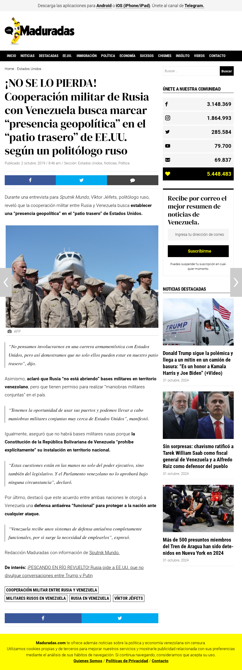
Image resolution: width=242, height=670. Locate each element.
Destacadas (48, 56)
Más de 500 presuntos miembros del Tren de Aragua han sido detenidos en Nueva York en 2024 (198, 546)
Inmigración (87, 56)
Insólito (183, 56)
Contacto (217, 56)
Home (9, 69)
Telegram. (194, 5)
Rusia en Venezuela (90, 598)
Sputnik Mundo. (104, 552)
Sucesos (147, 56)
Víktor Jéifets (128, 598)
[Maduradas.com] (39, 43)
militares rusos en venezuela (36, 598)
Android (104, 5)
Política (108, 56)
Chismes (164, 56)
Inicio (11, 56)
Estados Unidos (29, 69)
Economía (127, 56)
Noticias (28, 56)
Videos (199, 56)
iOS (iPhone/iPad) (133, 5)
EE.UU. (67, 56)
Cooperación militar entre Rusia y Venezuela (51, 589)
